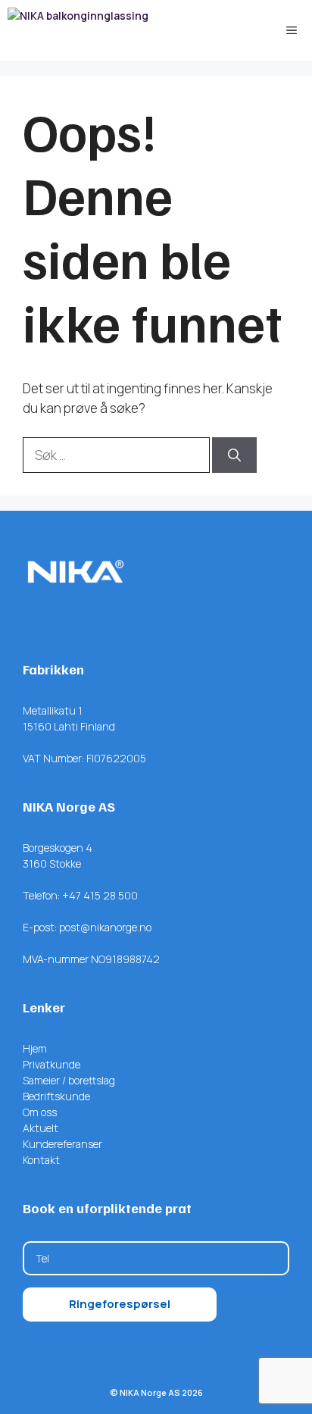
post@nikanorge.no (105, 927)
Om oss (40, 1112)
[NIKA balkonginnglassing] (78, 30)
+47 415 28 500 (100, 895)
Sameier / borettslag (69, 1080)
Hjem (35, 1048)
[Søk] (234, 455)
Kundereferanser (62, 1144)
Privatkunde (51, 1064)
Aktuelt (40, 1128)
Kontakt (41, 1160)
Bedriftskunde (56, 1096)
